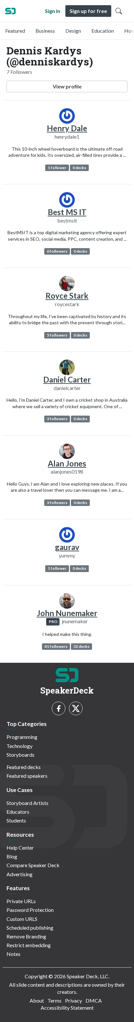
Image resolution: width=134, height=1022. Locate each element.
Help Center (20, 847)
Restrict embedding (29, 945)
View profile (67, 86)
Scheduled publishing (30, 927)
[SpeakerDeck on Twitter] (76, 708)
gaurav (67, 547)
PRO (53, 621)
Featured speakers (27, 776)
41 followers (56, 646)
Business (45, 31)
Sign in (52, 11)
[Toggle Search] (118, 11)
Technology (20, 746)
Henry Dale (67, 128)
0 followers (57, 251)
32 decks (81, 646)
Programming (22, 737)
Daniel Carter (67, 379)
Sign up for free (88, 11)
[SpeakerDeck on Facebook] (58, 708)
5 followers (57, 335)
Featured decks (24, 767)
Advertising (20, 874)
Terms (54, 1000)
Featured (15, 31)
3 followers (57, 418)
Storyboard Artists (27, 803)
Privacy (73, 1000)
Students (16, 820)
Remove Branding (26, 936)
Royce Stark (67, 295)
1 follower (57, 167)
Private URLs (21, 901)
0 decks (79, 167)
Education (102, 31)
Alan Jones (67, 463)
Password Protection (30, 910)
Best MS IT (67, 212)
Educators (18, 812)
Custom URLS (22, 919)
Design (73, 31)
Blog (12, 856)
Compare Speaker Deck (33, 865)
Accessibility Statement (67, 1008)
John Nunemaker (67, 613)
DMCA (94, 1000)
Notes (13, 954)
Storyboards (20, 755)
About (37, 1000)
